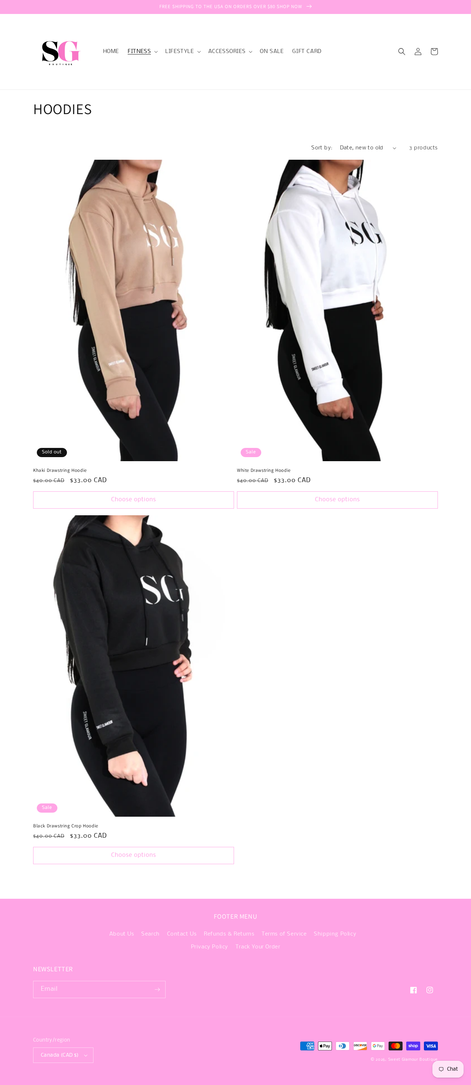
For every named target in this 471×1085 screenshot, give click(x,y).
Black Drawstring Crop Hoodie (65, 826)
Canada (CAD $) (60, 1055)
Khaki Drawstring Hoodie (60, 470)
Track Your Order (258, 947)
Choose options (133, 499)
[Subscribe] (157, 989)
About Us (121, 934)
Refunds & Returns (229, 934)
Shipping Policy (335, 934)
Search (150, 934)
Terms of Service (284, 934)
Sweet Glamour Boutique (413, 1060)
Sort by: (321, 148)
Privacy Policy (209, 947)
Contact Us (182, 934)
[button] (142, 51)
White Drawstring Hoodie (264, 470)
